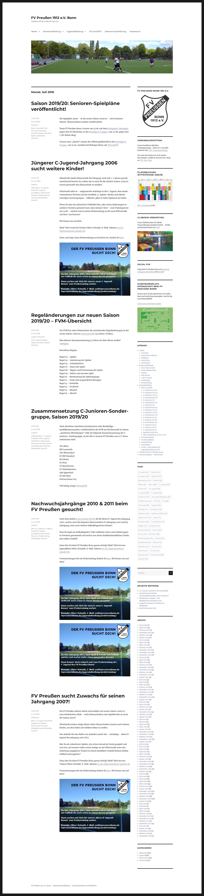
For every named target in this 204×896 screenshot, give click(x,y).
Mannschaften (146, 388)
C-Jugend (44, 188)
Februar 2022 (144, 707)
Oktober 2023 (144, 672)
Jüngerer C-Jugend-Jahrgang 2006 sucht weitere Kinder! (74, 165)
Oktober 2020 (144, 737)
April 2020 (143, 752)
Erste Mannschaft (148, 368)
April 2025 (143, 643)
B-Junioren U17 (149, 400)
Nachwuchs (45, 193)
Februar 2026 (144, 630)
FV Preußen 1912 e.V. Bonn (53, 18)
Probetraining (44, 195)
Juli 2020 (142, 744)
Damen (144, 373)
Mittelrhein (35, 441)
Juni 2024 (143, 657)
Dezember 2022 (145, 690)
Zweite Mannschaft (148, 370)
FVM (33, 340)
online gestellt (87, 334)
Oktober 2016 (144, 833)
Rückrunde (144, 530)
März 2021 (143, 727)
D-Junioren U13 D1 (150, 410)
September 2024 (145, 655)
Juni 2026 (143, 625)
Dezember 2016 (145, 831)
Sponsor (156, 546)
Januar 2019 (143, 789)
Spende (159, 538)
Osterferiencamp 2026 (147, 608)
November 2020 (145, 734)
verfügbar (64, 343)
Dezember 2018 (145, 791)
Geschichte (145, 360)
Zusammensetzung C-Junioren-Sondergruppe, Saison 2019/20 (79, 414)
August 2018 (144, 801)
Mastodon (150, 272)
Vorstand (144, 353)
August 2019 (144, 771)
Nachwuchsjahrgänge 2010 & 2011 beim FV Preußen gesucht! (79, 506)
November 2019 (145, 764)
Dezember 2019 (145, 762)
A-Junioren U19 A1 (150, 390)
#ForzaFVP (113, 145)
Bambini (156, 476)
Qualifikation (157, 522)
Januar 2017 (143, 829)
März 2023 (143, 685)
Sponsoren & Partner (149, 355)
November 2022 (145, 692)
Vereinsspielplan (147, 440)
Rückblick (154, 526)
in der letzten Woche (85, 519)
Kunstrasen (35, 193)
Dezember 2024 (145, 650)
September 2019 (145, 769)
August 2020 (144, 742)
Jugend (34, 184)
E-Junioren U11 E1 (150, 417)
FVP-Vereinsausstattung (158, 150)
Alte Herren (145, 375)
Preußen (34, 133)
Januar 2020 (143, 759)
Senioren (34, 125)
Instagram (141, 272)
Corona (142, 489)
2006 (33, 188)
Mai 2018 (142, 806)
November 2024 (145, 652)
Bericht (158, 480)
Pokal (157, 517)
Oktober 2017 (144, 821)
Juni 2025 (143, 640)
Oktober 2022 (144, 695)
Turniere (154, 551)
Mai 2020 (142, 749)
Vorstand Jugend (147, 437)
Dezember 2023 (145, 667)
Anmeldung (145, 380)
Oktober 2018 (144, 796)
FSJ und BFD (95, 31)
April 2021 (143, 724)
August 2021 (144, 717)
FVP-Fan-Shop (146, 160)
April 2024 (143, 660)
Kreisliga (42, 131)
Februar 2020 (144, 757)
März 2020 (143, 754)
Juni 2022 (143, 702)
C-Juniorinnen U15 (150, 408)
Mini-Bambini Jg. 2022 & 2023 (154, 435)
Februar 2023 (144, 687)
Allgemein (35, 717)
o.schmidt (35, 118)
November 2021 (145, 712)
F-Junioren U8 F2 (149, 427)
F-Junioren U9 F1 (149, 425)
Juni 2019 (142, 776)
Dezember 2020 (145, 732)
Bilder (142, 484)
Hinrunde (35, 131)
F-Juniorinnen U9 (150, 430)
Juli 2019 (142, 774)
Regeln (45, 340)
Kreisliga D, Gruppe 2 (99, 132)
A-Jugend (143, 472)
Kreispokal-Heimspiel (118, 128)
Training (34, 198)
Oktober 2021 (144, 714)
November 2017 (145, 819)
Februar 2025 (144, 647)
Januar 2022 (143, 709)
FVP (45, 128)
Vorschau (34, 138)
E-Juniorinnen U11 (150, 422)
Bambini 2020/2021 (150, 432)
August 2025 (144, 638)
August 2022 (144, 700)
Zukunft (34, 200)
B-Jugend (143, 476)
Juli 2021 (142, 719)
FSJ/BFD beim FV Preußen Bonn (151, 452)
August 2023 (144, 677)
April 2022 (143, 705)
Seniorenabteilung (52, 31)
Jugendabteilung (75, 31)
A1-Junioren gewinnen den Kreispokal (153, 591)
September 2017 (145, 824)
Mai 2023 (142, 682)
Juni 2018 (142, 804)
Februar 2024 (144, 665)
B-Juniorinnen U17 (150, 403)
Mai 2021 (142, 722)
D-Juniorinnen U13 (150, 415)
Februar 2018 (144, 814)
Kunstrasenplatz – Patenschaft (151, 455)
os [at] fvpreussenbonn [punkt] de (113, 764)
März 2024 (143, 662)
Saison (41, 133)
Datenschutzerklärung (115, 31)
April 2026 (143, 628)
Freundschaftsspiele (161, 497)
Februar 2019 (144, 786)
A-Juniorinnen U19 (150, 398)
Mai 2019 (142, 779)
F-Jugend (48, 528)
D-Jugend (40, 721)
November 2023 (145, 670)
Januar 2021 (143, 729)
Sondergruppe (36, 446)
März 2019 (143, 784)
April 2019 (143, 781)
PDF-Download (143, 206)
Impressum (135, 31)
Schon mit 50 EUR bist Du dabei (149, 304)
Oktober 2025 (144, 635)
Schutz (142, 534)
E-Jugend (40, 528)
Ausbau (155, 472)
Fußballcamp (144, 501)
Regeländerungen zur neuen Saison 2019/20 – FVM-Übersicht (75, 318)
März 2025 (143, 645)
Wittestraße (42, 198)
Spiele (33, 136)
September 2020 (145, 739)
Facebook (165, 269)
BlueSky (160, 272)
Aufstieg (34, 436)
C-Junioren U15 (149, 405)
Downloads (145, 363)
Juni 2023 (142, 680)
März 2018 (143, 811)
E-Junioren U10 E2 (150, 420)
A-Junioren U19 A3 (150, 395)
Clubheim (145, 358)
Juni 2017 (142, 826)
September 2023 (145, 675)
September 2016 (145, 836)
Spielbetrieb (144, 542)
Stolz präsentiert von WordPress (84, 886)
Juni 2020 (143, 747)
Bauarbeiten (144, 480)
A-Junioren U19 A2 (150, 393)
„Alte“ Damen (146, 378)
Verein (34, 31)
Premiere (34, 443)
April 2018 (143, 809)
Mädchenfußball (159, 513)
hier (122, 237)
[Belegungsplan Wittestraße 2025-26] (155, 190)
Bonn (33, 128)
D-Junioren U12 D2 (150, 413)
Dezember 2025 (145, 633)
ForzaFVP (39, 128)
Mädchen (143, 513)
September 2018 (145, 799)
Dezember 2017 (145, 816)
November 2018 (145, 794)
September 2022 (145, 697)
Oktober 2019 (144, 767)
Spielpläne (41, 136)
